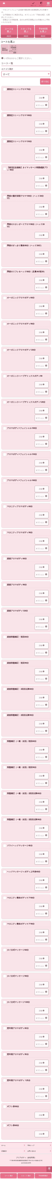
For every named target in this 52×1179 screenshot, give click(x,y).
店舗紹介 (4, 1151)
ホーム (3, 1145)
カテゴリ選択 (7, 69)
